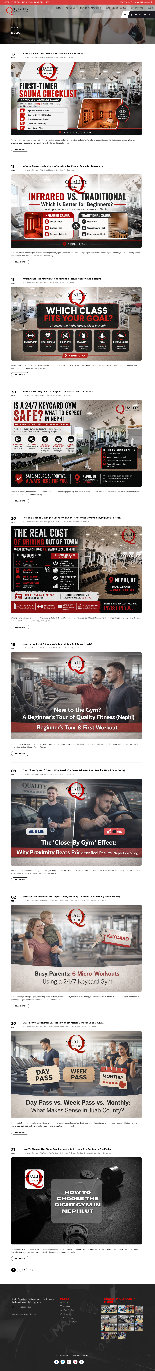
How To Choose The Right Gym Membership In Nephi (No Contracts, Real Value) (67, 1149)
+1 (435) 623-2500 (23, 1307)
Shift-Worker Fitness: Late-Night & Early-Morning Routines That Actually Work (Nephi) (71, 896)
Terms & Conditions (70, 1322)
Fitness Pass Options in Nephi (53, 1027)
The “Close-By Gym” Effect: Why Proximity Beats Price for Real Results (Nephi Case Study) (73, 770)
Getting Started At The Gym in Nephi (56, 648)
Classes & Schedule (116, 8)
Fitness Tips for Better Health (53, 283)
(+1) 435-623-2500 (40, 2)
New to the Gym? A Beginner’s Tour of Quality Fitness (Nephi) (57, 644)
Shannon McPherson (32, 57)
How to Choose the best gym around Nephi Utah (83, 1153)
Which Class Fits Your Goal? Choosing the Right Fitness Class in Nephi (61, 278)
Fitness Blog (67, 1314)
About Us (70, 8)
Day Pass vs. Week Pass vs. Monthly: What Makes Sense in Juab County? (63, 1022)
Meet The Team (69, 1310)
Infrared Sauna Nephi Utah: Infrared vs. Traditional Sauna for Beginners (62, 166)
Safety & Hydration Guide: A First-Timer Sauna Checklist (54, 53)
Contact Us (137, 8)
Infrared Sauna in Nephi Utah (53, 57)
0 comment (69, 57)
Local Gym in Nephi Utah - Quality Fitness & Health (61, 522)
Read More (20, 149)
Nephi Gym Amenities (90, 8)
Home (58, 8)
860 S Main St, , (24, 1314)
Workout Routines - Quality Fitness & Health (80, 900)
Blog (150, 8)
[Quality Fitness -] (17, 11)
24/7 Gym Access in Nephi (52, 395)
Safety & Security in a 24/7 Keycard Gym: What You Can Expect (58, 391)
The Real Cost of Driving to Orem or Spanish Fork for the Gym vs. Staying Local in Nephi (71, 517)
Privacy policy (68, 1318)
